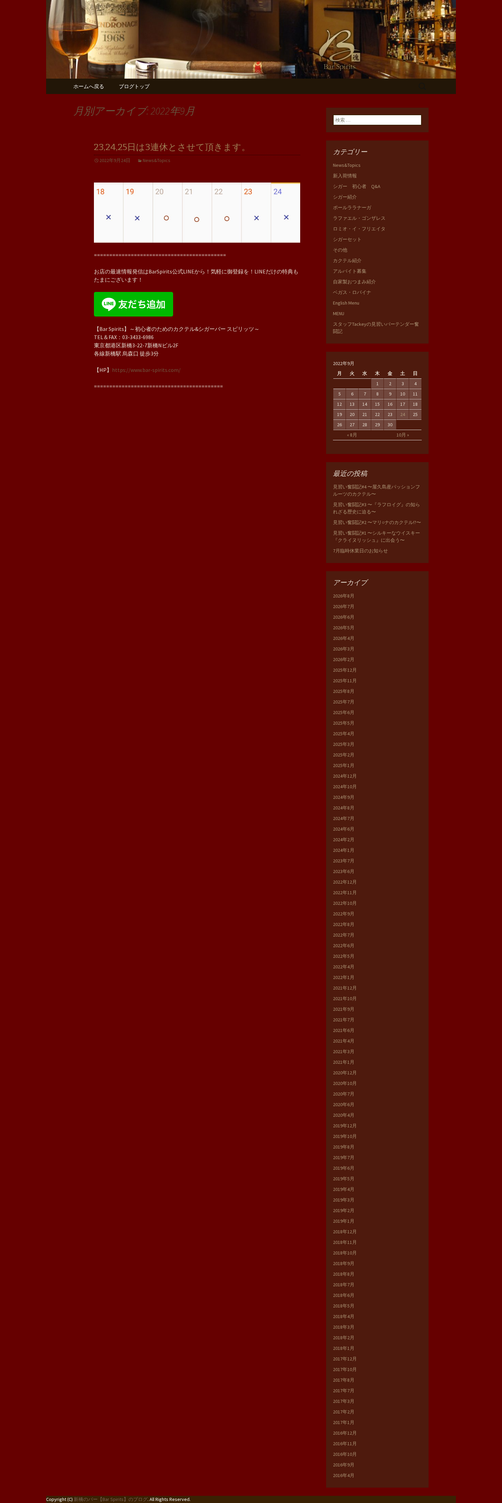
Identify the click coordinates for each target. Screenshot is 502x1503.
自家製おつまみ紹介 (354, 282)
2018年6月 (343, 1295)
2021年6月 (343, 1030)
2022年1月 (343, 977)
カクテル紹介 (347, 260)
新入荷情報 (345, 176)
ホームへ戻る (88, 86)
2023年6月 (343, 871)
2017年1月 (343, 1422)
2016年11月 (345, 1443)
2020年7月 (343, 1094)
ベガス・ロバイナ (352, 292)
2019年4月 (343, 1189)
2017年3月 (343, 1401)
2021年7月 (343, 1020)
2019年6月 (343, 1168)
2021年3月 (343, 1051)
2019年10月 (345, 1136)
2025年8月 (343, 691)
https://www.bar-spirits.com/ (146, 369)
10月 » (402, 435)
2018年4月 (343, 1316)
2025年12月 (345, 670)
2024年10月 (345, 786)
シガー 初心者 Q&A (356, 186)
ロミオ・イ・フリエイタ (359, 229)
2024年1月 (343, 850)
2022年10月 (345, 903)
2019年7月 (343, 1157)
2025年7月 (343, 702)
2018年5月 (343, 1306)
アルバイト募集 (349, 271)
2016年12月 (345, 1433)
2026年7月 (343, 606)
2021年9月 (343, 1009)
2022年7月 (343, 935)
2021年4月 (343, 1041)
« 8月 (352, 435)
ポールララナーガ (352, 207)
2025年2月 (343, 755)
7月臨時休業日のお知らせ (360, 551)
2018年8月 (343, 1274)
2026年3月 (343, 649)
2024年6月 (343, 829)
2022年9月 (343, 914)
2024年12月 (345, 776)
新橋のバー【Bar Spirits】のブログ (111, 1499)
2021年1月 (343, 1062)
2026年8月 (343, 596)
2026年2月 (343, 659)
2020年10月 (345, 1083)
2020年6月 (343, 1104)
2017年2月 (343, 1412)
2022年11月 (345, 892)
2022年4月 (343, 967)
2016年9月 (343, 1465)
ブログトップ (134, 86)
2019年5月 (343, 1179)
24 (402, 414)
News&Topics (156, 160)
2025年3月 (343, 744)
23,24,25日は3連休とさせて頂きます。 (172, 147)
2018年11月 (345, 1242)
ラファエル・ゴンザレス (359, 218)
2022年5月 (343, 956)
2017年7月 (343, 1390)
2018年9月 (343, 1263)
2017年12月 (345, 1359)
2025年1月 (343, 765)
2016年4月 (343, 1475)
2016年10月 (345, 1454)
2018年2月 (343, 1337)
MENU (338, 313)
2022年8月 (343, 924)
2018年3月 (343, 1327)
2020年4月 (343, 1115)
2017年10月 (345, 1369)
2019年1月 (343, 1221)
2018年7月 (343, 1284)
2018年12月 (345, 1232)
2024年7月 (343, 818)
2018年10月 (345, 1253)
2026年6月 (343, 617)
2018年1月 (343, 1348)
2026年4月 (343, 638)
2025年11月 (345, 680)
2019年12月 (345, 1126)
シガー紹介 (345, 197)
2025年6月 (343, 712)
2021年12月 (345, 988)
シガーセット (347, 239)
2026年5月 (343, 628)
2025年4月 (343, 733)
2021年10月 (345, 998)
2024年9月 (343, 797)
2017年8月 (343, 1380)
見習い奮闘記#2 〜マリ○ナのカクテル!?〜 (377, 522)
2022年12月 (345, 882)
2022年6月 (343, 945)
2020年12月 (345, 1073)
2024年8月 (343, 808)
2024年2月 (343, 839)
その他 (340, 250)
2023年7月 (343, 861)
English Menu (346, 303)
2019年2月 (343, 1210)
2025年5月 (343, 723)
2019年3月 (343, 1200)
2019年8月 (343, 1147)
